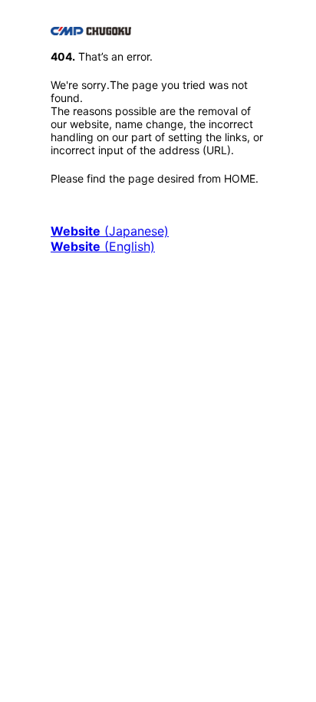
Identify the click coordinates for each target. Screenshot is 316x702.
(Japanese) (110, 231)
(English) (103, 246)
